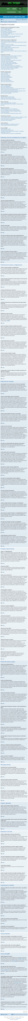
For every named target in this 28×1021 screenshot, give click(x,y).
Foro (20, 8)
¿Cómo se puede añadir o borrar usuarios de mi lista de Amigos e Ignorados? (12, 104)
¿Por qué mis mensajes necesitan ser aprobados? (9, 67)
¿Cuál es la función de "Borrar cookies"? (8, 37)
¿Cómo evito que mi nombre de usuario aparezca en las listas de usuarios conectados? (14, 43)
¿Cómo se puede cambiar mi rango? (7, 49)
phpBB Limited (21, 958)
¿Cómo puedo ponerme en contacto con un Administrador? (11, 133)
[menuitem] (2, 20)
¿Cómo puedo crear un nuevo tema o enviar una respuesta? (11, 55)
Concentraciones (11, 12)
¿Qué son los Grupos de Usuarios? (7, 87)
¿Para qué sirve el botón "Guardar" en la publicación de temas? (12, 66)
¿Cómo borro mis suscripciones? (6, 120)
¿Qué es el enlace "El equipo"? (6, 93)
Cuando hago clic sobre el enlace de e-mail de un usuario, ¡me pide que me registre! (14, 51)
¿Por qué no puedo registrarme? (6, 30)
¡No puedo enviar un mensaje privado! (7, 96)
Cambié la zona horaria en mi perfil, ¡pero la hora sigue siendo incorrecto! (13, 45)
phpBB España (18, 1018)
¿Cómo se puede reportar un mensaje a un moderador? (10, 65)
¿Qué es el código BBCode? (6, 72)
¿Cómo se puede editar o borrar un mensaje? (9, 56)
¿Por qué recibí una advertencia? (6, 64)
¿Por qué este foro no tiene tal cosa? (7, 130)
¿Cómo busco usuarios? (5, 112)
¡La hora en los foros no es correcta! (7, 44)
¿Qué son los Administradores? (6, 85)
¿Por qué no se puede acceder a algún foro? (8, 62)
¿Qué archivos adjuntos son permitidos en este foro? (10, 124)
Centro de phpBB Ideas (5, 970)
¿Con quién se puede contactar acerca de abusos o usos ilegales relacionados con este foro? (12, 132)
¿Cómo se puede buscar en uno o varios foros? (9, 108)
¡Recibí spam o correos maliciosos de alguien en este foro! (11, 99)
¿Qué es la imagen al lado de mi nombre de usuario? (10, 47)
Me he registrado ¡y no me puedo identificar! (8, 31)
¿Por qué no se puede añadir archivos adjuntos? (9, 63)
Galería (14, 8)
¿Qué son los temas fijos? (5, 79)
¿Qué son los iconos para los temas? (7, 81)
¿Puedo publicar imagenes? (5, 76)
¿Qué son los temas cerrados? (6, 80)
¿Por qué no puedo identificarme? (6, 32)
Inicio (8, 8)
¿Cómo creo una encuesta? (5, 59)
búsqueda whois (17, 982)
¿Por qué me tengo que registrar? (6, 28)
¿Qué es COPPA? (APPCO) (6, 29)
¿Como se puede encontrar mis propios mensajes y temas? (11, 113)
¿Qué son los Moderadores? (6, 86)
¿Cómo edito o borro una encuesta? (7, 61)
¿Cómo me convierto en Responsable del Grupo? (9, 89)
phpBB (8, 320)
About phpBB (14, 961)
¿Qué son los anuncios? (5, 78)
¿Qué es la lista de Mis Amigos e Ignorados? (8, 102)
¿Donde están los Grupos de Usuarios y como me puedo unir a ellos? (13, 88)
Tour (20, 12)
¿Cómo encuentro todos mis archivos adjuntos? (9, 125)
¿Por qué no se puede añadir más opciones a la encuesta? (11, 60)
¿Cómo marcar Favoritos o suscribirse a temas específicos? (11, 118)
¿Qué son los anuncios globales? (6, 77)
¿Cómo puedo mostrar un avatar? (7, 48)
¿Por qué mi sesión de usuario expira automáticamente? (10, 36)
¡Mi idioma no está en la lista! (6, 46)
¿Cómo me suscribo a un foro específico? (8, 119)
